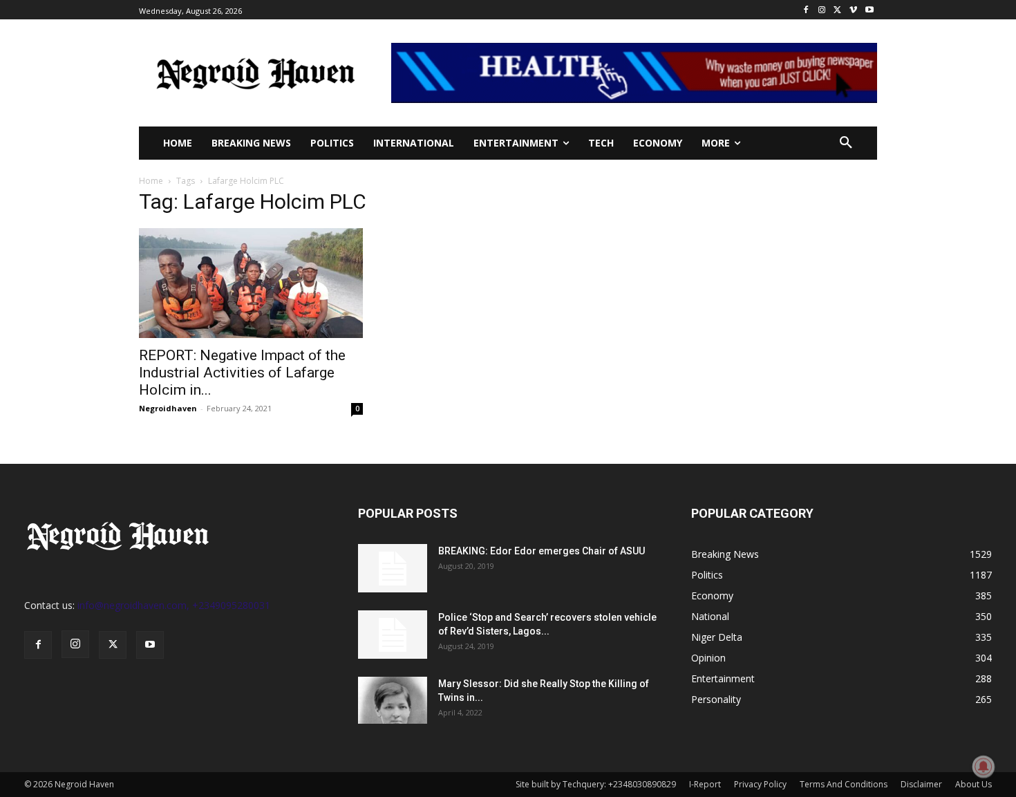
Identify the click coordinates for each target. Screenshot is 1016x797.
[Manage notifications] (983, 767)
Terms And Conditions (843, 784)
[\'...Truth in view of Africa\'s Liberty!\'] (255, 73)
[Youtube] (869, 10)
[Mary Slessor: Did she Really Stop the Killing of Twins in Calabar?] (392, 700)
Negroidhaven (168, 408)
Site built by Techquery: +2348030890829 (596, 784)
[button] (846, 143)
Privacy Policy (760, 784)
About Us (973, 784)
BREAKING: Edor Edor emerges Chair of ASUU (541, 550)
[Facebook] (806, 10)
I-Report (705, 784)
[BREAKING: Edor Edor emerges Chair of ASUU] (392, 568)
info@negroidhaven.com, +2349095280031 (173, 605)
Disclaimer (921, 784)
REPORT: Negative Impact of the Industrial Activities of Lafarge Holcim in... (242, 372)
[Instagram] (822, 10)
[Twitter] (838, 10)
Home (151, 181)
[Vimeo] (853, 10)
